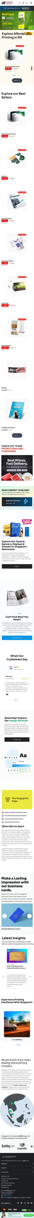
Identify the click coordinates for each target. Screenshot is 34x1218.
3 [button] (19, 613)
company (4, 1164)
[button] (31, 3)
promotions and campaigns (12, 450)
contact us (5, 1176)
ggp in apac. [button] (5, 1172)
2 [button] (16, 613)
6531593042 (7, 1196)
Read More (24, 8)
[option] (17, 597)
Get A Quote (16, 638)
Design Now (17, 739)
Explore (17, 566)
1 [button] (14, 613)
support (4, 1168)
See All (16, 80)
